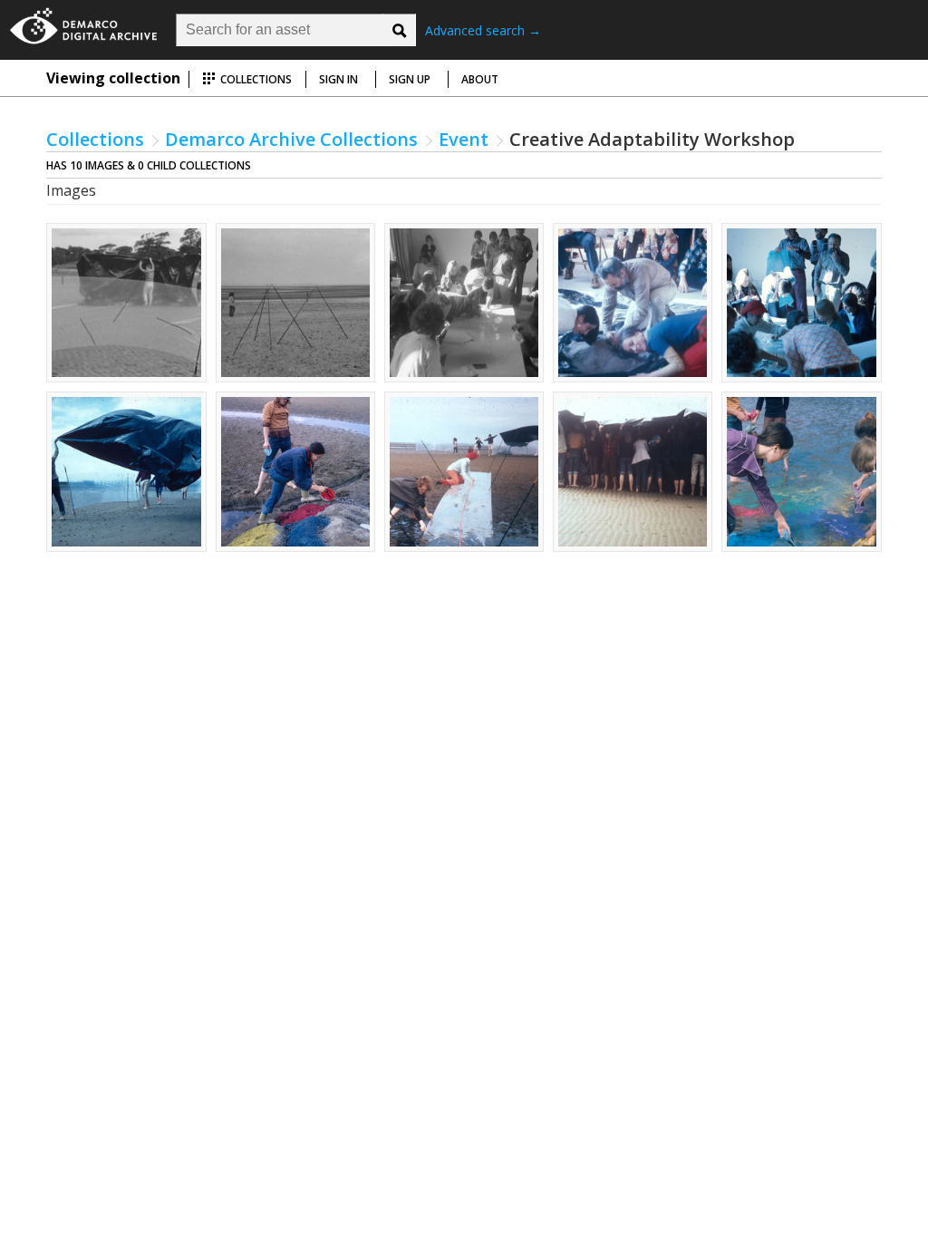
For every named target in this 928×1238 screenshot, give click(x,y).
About (479, 79)
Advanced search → (483, 30)
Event (463, 139)
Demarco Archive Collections (291, 139)
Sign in (338, 79)
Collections (255, 79)
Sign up (409, 79)
